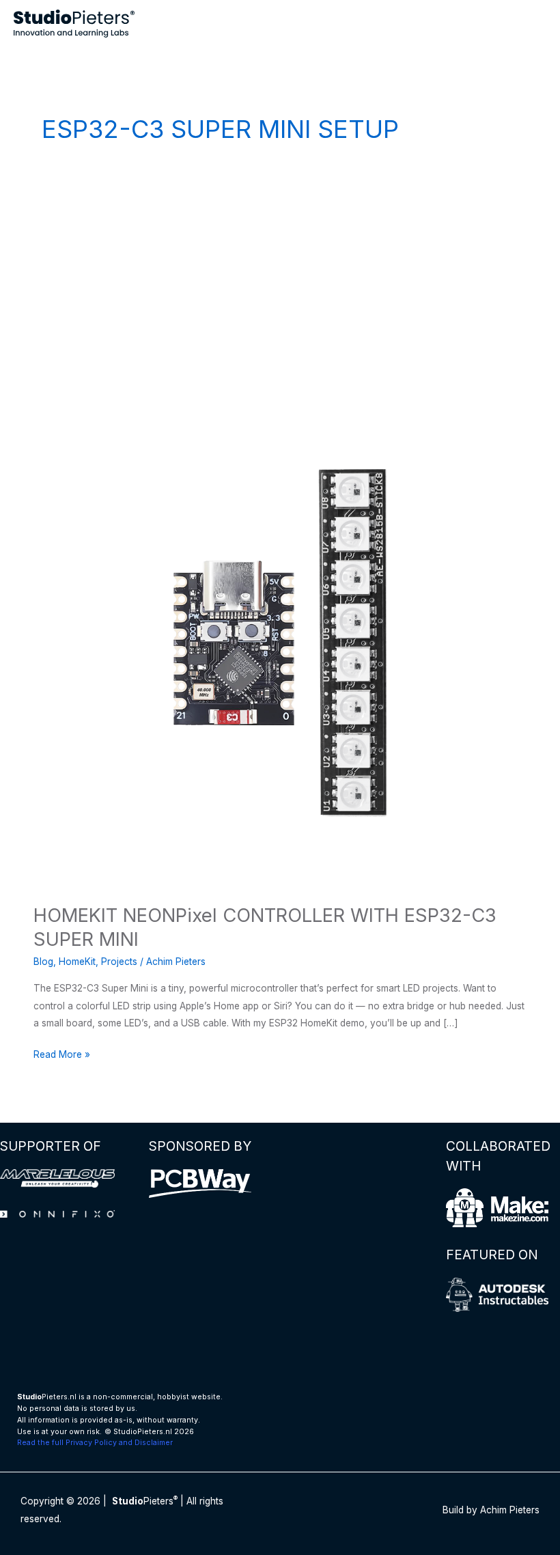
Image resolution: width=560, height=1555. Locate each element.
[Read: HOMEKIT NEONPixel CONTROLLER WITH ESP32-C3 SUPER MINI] (279, 641)
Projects (119, 961)
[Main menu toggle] (533, 24)
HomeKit (77, 961)
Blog (43, 961)
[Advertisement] (280, 280)
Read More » (61, 1055)
